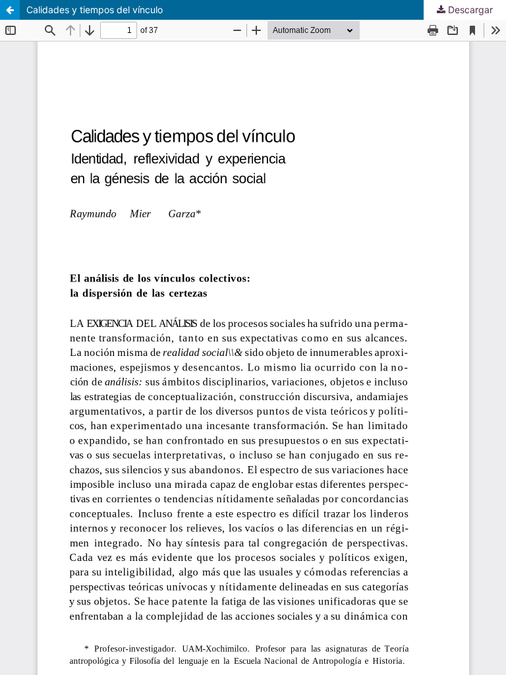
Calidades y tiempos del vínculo (94, 9)
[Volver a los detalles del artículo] (10, 10)
